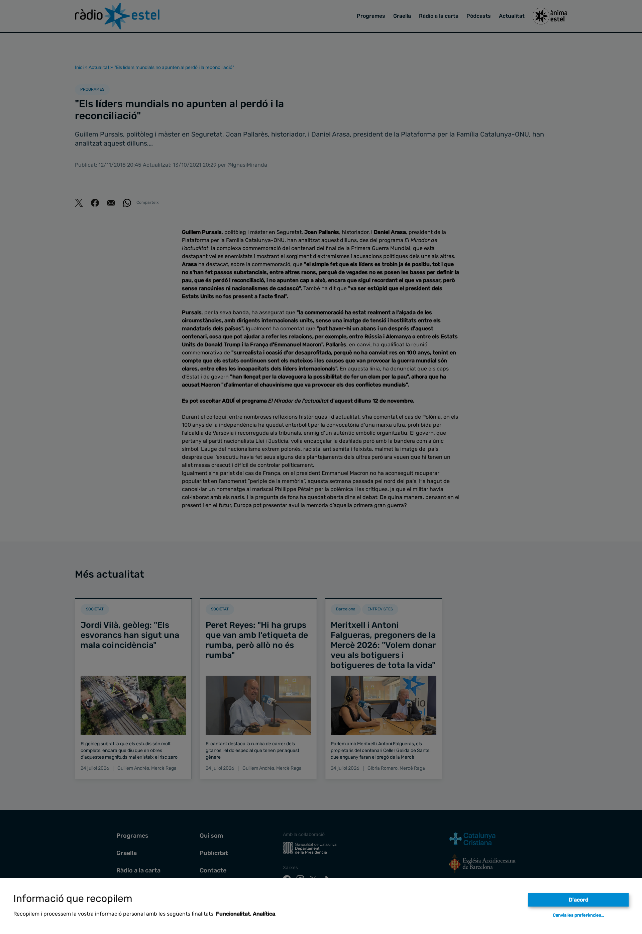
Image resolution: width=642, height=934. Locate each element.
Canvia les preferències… (578, 915)
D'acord (578, 900)
